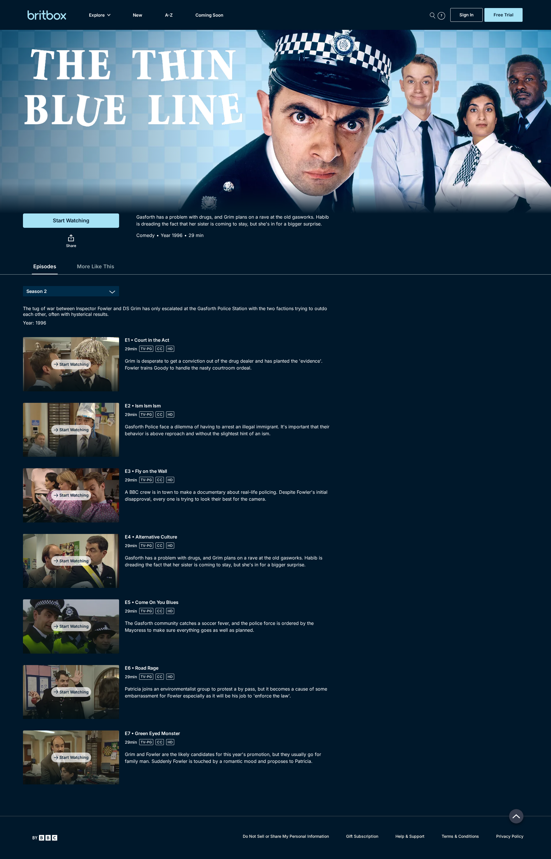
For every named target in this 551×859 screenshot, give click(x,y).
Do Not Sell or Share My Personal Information (286, 836)
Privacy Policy (509, 836)
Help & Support (409, 836)
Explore (97, 15)
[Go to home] (45, 838)
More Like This (95, 266)
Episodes (44, 266)
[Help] (442, 14)
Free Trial (503, 15)
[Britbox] (47, 15)
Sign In (466, 15)
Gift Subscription (362, 836)
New (137, 15)
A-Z (169, 15)
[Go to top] (516, 816)
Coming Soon (209, 15)
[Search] (432, 14)
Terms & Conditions (460, 836)
